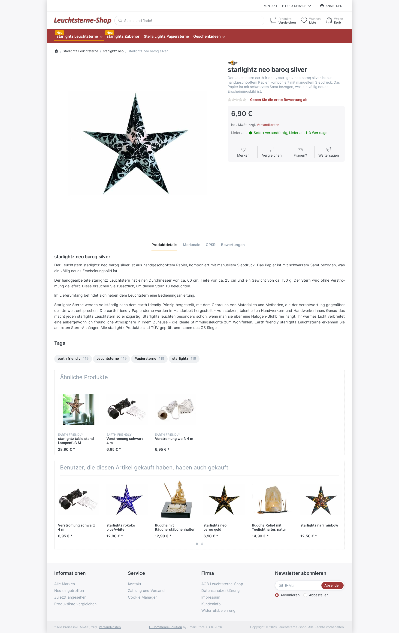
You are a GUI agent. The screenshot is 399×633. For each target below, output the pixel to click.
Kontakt (270, 6)
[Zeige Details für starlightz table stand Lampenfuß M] (78, 409)
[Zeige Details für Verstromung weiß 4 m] (175, 409)
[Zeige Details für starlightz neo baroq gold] (224, 499)
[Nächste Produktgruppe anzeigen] (339, 513)
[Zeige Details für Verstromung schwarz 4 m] (127, 409)
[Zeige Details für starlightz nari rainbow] (321, 499)
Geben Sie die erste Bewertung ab (278, 99)
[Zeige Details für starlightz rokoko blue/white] (127, 499)
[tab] (164, 244)
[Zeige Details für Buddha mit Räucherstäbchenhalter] (175, 499)
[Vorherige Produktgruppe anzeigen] (59, 513)
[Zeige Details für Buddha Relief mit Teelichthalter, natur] (272, 499)
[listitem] (137, 143)
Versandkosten (268, 125)
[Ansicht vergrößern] (137, 143)
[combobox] (189, 20)
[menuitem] (79, 36)
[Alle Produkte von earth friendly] (233, 63)
